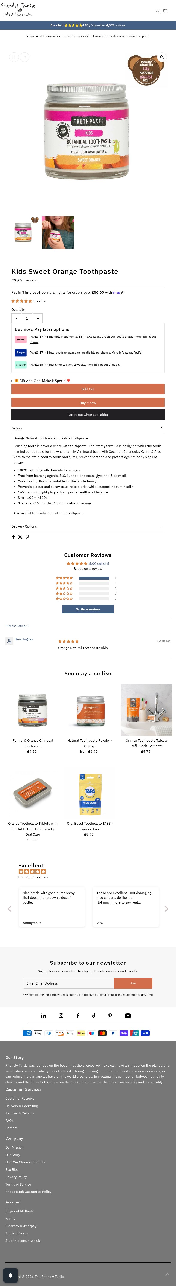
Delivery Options (24, 526)
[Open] (10, 1275)
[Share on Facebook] (14, 537)
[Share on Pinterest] (27, 537)
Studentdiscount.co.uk (22, 1240)
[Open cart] (165, 10)
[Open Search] (158, 10)
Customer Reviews (19, 1098)
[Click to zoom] (162, 57)
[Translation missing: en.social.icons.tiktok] (94, 1016)
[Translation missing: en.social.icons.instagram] (61, 1016)
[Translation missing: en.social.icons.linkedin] (43, 1016)
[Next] (24, 57)
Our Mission (14, 1147)
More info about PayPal (127, 352)
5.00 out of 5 (99, 563)
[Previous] (14, 57)
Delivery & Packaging (21, 1106)
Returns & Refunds (19, 1113)
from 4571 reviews (33, 877)
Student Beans (16, 1233)
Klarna (10, 1218)
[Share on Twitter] (21, 537)
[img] (68, 641)
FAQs (9, 1120)
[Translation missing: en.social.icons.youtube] (128, 1016)
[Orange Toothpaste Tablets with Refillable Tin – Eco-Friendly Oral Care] (33, 793)
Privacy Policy (16, 1177)
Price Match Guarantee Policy (28, 1191)
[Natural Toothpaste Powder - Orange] (89, 710)
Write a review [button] (88, 609)
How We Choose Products (25, 1162)
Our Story (12, 1155)
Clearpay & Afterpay (20, 1226)
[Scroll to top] (167, 1274)
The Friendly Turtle (49, 1276)
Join (133, 983)
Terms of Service (18, 1184)
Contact (11, 1128)
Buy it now (88, 403)
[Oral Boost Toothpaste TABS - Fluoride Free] (89, 793)
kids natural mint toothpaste (61, 513)
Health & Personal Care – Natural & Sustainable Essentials (72, 36)
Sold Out (87, 389)
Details (16, 428)
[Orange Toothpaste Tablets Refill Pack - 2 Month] (146, 710)
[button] (22, 301)
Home (30, 36)
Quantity (18, 309)
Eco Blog (11, 1169)
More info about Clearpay (103, 365)
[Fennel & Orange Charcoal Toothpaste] (33, 710)
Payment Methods (19, 1211)
